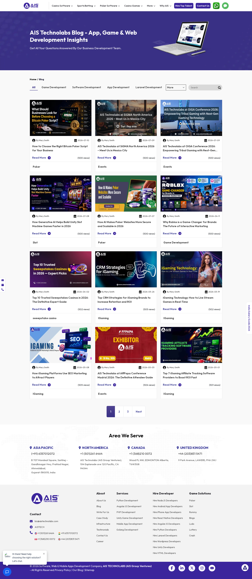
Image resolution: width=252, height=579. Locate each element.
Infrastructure (103, 523)
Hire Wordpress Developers (167, 541)
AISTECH (39, 527)
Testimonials (102, 529)
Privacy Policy (63, 570)
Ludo (191, 523)
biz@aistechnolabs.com (46, 521)
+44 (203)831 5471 (190, 453)
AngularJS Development (129, 506)
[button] (171, 568)
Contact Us (203, 5)
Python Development (127, 500)
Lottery (193, 529)
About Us (101, 500)
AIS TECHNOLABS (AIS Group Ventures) (127, 566)
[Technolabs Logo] (36, 5)
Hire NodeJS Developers (165, 500)
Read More (39, 157)
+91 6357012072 (69, 533)
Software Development (86, 87)
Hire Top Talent (183, 5)
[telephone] (2, 289)
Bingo (192, 518)
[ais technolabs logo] (45, 498)
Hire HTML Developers (164, 553)
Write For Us (102, 512)
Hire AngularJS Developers (166, 523)
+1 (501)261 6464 (91, 453)
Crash (192, 535)
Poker (192, 500)
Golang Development (127, 529)
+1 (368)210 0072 (140, 453)
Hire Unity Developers (164, 547)
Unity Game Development (130, 518)
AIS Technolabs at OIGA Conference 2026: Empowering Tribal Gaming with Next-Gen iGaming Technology (189, 150)
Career (100, 541)
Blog (98, 506)
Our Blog (77, 570)
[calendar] (2, 285)
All (33, 87)
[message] (2, 280)
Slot (191, 506)
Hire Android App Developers (167, 506)
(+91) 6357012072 (43, 453)
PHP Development (126, 512)
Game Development (54, 87)
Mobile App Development (129, 523)
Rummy (193, 512)
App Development (118, 87)
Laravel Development (149, 87)
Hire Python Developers (165, 529)
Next (139, 411)
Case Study (102, 518)
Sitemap (89, 570)
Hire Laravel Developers (165, 535)
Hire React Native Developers (168, 518)
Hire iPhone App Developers (167, 512)
